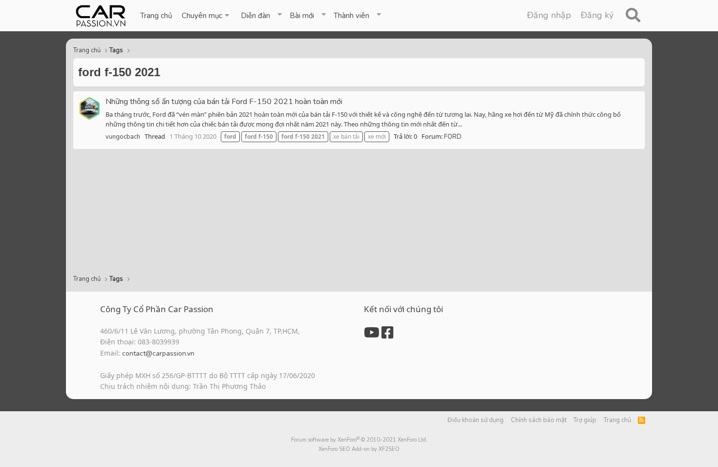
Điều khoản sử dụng (475, 420)
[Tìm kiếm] (632, 15)
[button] (206, 15)
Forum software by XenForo (359, 440)
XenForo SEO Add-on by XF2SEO (359, 449)
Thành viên (351, 16)
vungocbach (123, 136)
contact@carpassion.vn (158, 353)
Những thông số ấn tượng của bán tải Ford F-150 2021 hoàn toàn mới (224, 101)
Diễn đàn (255, 16)
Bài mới (302, 16)
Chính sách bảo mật (539, 420)
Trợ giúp (584, 420)
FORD (453, 136)
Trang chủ (156, 16)
